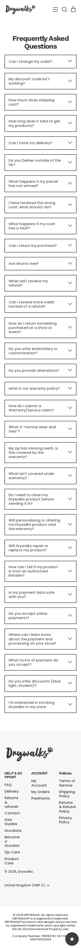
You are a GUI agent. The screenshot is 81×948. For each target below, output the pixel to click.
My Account (39, 783)
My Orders (40, 791)
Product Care (11, 861)
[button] (64, 9)
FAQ (8, 784)
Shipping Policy (67, 794)
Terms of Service (67, 783)
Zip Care (12, 852)
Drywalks (25, 871)
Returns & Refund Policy (67, 807)
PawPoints (40, 798)
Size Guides (10, 821)
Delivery (11, 791)
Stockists (13, 830)
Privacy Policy (65, 820)
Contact (12, 813)
